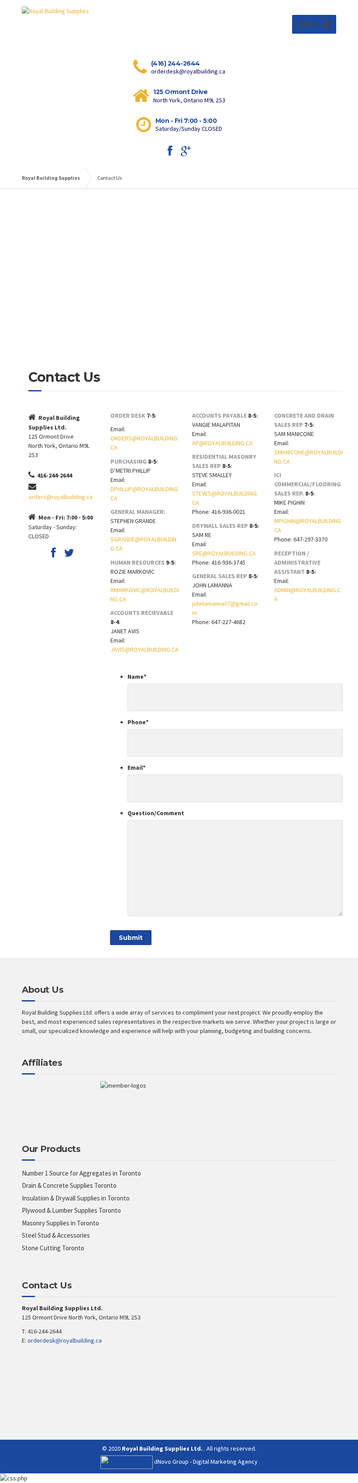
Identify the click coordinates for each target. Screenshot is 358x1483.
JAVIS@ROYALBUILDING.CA (144, 649)
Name (136, 676)
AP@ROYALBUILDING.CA (222, 443)
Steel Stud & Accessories (56, 1235)
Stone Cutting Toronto (53, 1248)
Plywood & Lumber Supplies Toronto (71, 1210)
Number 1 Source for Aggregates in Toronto (81, 1173)
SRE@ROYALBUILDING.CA (224, 553)
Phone (137, 722)
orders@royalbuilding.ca (60, 497)
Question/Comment (155, 813)
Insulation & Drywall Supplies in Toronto (76, 1198)
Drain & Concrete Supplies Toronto (69, 1185)
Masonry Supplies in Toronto (60, 1223)
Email (136, 767)
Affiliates (42, 1062)
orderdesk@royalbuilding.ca (65, 1340)
